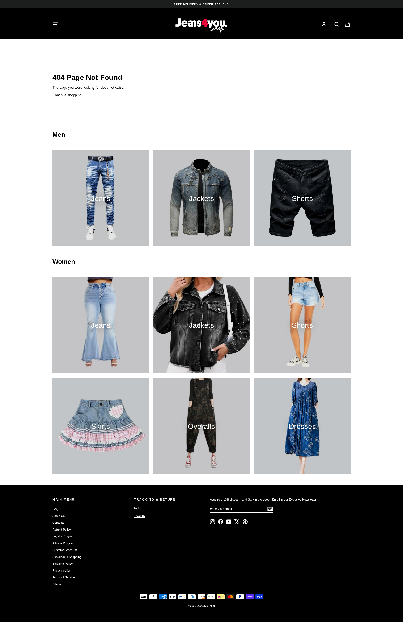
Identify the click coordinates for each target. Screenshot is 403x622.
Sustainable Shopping (66, 557)
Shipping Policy (62, 563)
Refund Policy (61, 529)
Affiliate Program (63, 543)
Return (138, 508)
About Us (58, 516)
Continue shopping (66, 95)
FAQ (55, 509)
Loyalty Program (63, 536)
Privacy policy (61, 570)
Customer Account (64, 550)
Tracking (139, 515)
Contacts (58, 522)
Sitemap (57, 584)
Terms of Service (63, 577)
